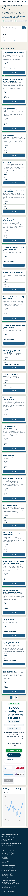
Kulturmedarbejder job (6, 856)
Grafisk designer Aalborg (7, 875)
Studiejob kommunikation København (10, 883)
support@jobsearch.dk (6, 839)
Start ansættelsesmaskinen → (14, 760)
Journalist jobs (4, 858)
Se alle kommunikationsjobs (8, 40)
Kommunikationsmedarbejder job (9, 873)
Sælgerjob (3, 862)
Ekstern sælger (5, 861)
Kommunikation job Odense (8, 882)
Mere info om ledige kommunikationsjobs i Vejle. (13, 17)
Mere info (14, 72)
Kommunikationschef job (7, 874)
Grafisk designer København (8, 891)
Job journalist (4, 884)
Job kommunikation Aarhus (8, 853)
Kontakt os (4, 847)
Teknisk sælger (5, 890)
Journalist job (4, 857)
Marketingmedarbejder (6, 860)
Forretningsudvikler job (6, 871)
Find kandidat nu (14, 755)
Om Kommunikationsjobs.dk (8, 845)
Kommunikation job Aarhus (7, 869)
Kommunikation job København (8, 852)
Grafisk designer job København (9, 870)
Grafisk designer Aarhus (7, 877)
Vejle (4, 37)
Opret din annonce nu (14, 750)
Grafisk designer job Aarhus (8, 886)
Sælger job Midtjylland (6, 887)
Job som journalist (5, 888)
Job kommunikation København (9, 867)
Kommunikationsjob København (8, 854)
